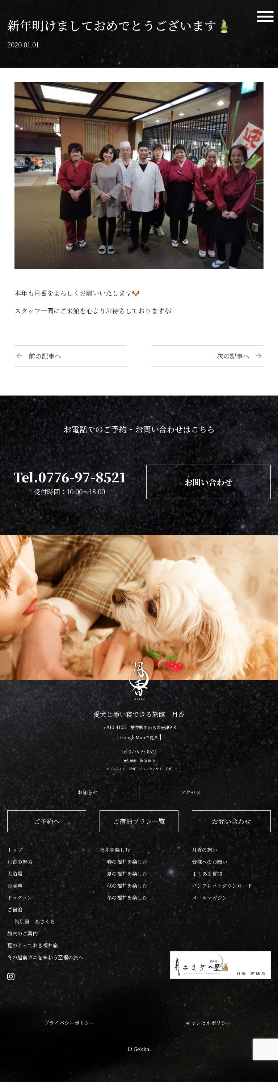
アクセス (191, 792)
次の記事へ (236, 355)
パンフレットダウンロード (222, 885)
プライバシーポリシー (69, 1022)
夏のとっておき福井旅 (32, 945)
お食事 (14, 885)
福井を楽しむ (115, 849)
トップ (14, 849)
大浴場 (14, 873)
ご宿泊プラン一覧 (139, 821)
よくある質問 (207, 873)
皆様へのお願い (209, 861)
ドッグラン (19, 897)
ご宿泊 (14, 909)
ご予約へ (47, 821)
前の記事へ (41, 355)
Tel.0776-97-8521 (69, 477)
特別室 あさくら (34, 921)
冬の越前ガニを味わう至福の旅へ (45, 957)
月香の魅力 (20, 861)
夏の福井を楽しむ (127, 873)
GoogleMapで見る (139, 737)
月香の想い (204, 849)
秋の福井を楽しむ (127, 885)
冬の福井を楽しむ (127, 897)
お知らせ (87, 792)
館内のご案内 (22, 933)
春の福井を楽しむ (127, 861)
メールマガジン (209, 897)
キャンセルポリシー (208, 1022)
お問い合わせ (208, 481)
